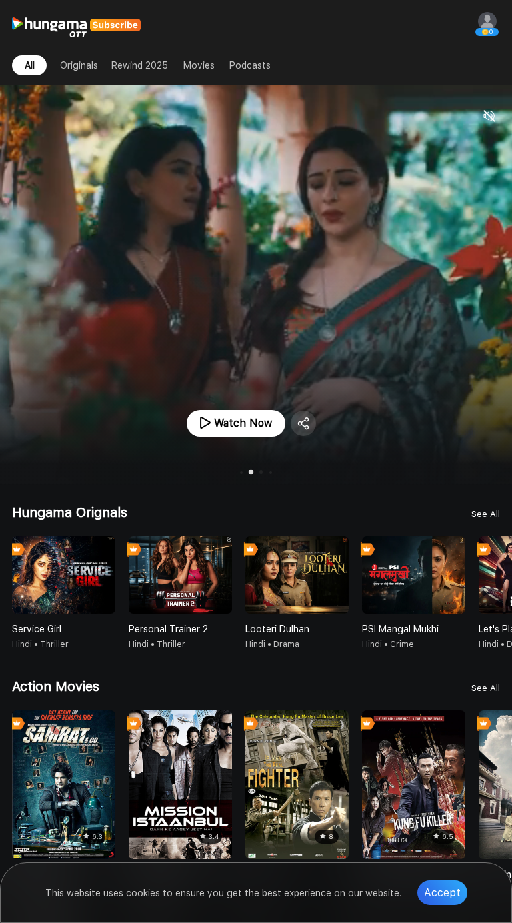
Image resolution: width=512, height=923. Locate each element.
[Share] (303, 423)
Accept (442, 892)
